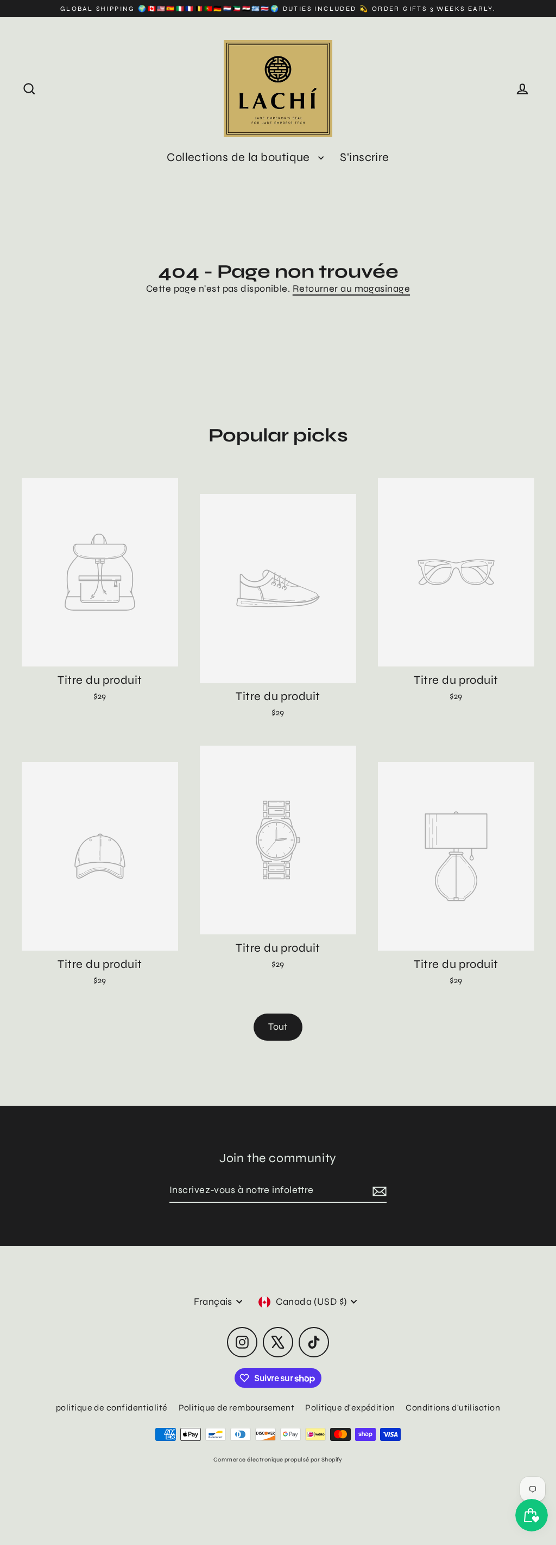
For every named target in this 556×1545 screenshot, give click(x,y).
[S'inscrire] (378, 1190)
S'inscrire (364, 157)
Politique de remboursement (237, 1407)
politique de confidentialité (112, 1407)
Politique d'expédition (350, 1407)
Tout (278, 1027)
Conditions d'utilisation (453, 1407)
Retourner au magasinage (351, 288)
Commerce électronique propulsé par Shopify (278, 1459)
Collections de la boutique (240, 157)
